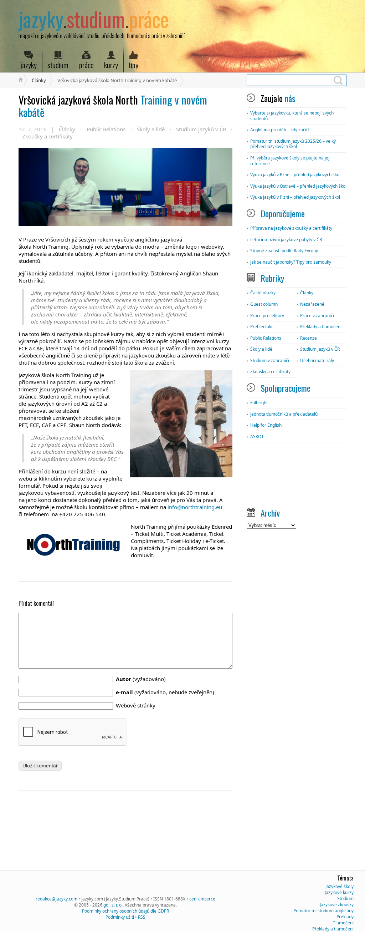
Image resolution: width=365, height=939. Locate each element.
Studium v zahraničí (269, 360)
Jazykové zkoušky (337, 905)
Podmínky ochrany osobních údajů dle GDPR (125, 911)
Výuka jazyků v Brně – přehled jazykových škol (295, 175)
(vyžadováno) (141, 678)
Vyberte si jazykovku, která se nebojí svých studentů (292, 116)
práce (86, 64)
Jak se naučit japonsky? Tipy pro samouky (290, 262)
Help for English (266, 425)
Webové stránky (135, 705)
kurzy (111, 64)
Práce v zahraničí (317, 316)
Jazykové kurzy (339, 892)
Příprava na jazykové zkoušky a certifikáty (291, 228)
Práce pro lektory (267, 316)
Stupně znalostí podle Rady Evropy (284, 251)
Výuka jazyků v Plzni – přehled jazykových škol (295, 197)
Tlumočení (343, 923)
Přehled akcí (262, 327)
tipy (133, 64)
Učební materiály (317, 360)
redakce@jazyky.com (56, 899)
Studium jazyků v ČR (201, 129)
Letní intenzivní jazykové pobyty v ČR (286, 240)
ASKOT (257, 436)
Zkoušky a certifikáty (47, 136)
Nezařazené (312, 304)
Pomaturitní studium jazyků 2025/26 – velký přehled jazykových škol (293, 144)
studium (57, 64)
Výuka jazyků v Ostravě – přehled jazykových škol (298, 186)
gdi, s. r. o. (113, 905)
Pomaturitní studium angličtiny (323, 911)
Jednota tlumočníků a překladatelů (284, 414)
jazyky (28, 64)
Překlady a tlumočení (320, 327)
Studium (345, 898)
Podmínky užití (120, 917)
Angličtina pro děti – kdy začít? (279, 130)
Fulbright (259, 403)
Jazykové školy (339, 886)
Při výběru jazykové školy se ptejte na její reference (290, 161)
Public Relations (106, 129)
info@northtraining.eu (195, 507)
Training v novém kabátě (113, 106)
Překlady (345, 917)
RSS (141, 917)
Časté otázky (263, 293)
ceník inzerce (202, 899)
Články (39, 80)
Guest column (264, 304)
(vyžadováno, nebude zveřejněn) (165, 692)
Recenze (308, 338)
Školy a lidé (151, 129)
